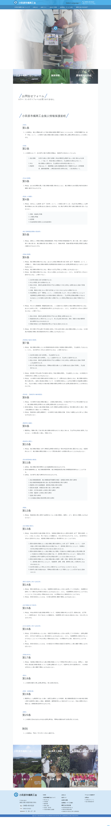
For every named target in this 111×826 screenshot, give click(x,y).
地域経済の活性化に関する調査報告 (70, 811)
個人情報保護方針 (90, 801)
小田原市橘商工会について (21, 7)
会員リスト (44, 7)
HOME (44, 795)
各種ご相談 (46, 805)
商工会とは (46, 799)
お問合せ (87, 797)
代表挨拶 (46, 801)
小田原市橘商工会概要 (49, 809)
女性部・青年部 (47, 807)
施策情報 (46, 803)
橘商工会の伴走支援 (81, 7)
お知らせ (35, 7)
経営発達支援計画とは (67, 807)
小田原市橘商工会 (27, 3)
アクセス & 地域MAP (90, 795)
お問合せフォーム (90, 799)
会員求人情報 (53, 7)
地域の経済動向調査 (67, 809)
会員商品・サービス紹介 (66, 7)
